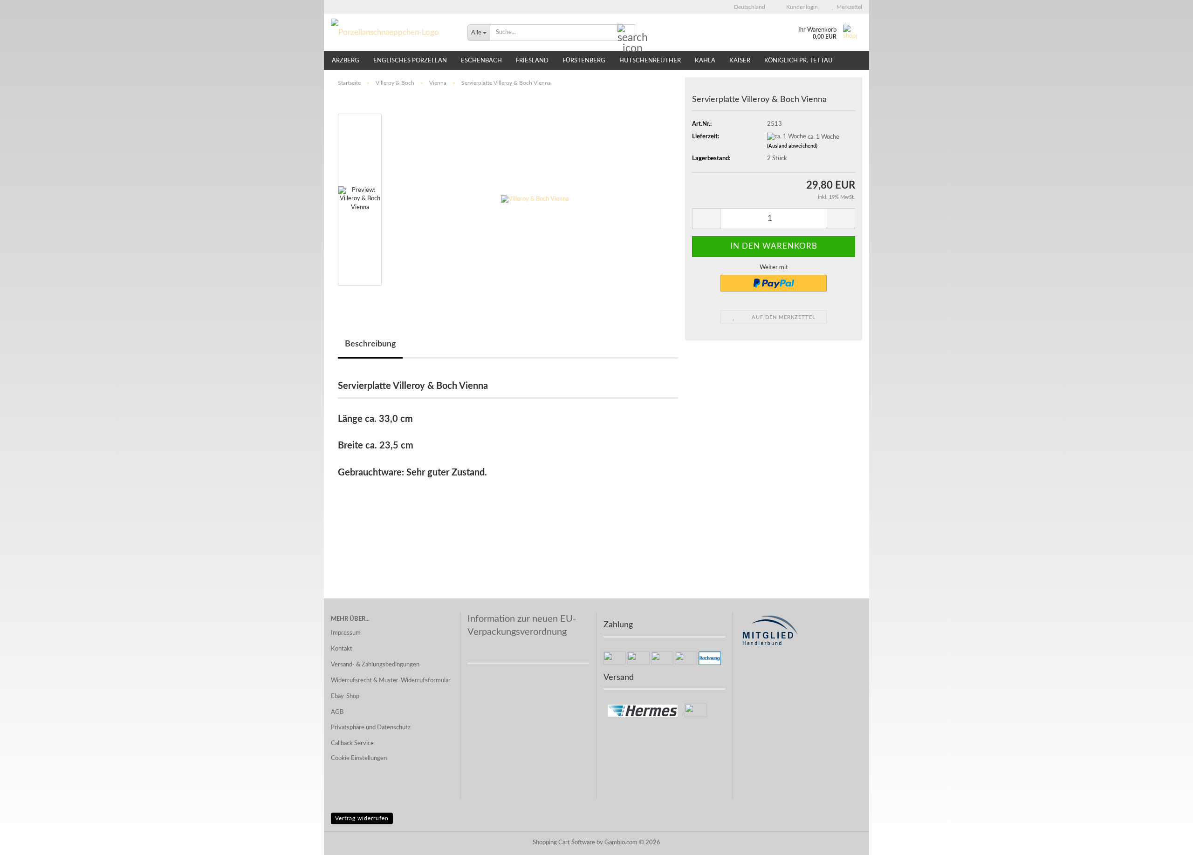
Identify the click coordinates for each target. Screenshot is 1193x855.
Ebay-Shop (345, 696)
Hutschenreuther (650, 61)
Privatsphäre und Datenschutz (371, 728)
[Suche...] (626, 33)
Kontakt (341, 649)
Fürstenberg (583, 61)
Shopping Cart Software (564, 843)
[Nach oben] (1167, 841)
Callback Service (352, 743)
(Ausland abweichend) (792, 146)
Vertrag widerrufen (362, 818)
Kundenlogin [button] (800, 7)
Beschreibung (370, 344)
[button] (746, 7)
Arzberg (345, 61)
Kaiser (739, 61)
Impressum (346, 633)
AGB (337, 712)
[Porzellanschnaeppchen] (392, 32)
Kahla (705, 61)
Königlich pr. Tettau (798, 61)
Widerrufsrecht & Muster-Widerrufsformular (391, 681)
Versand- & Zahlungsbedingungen (375, 665)
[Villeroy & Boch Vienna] (535, 200)
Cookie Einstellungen (359, 758)
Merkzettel (848, 7)
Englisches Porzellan (410, 61)
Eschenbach (481, 61)
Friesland (532, 61)
